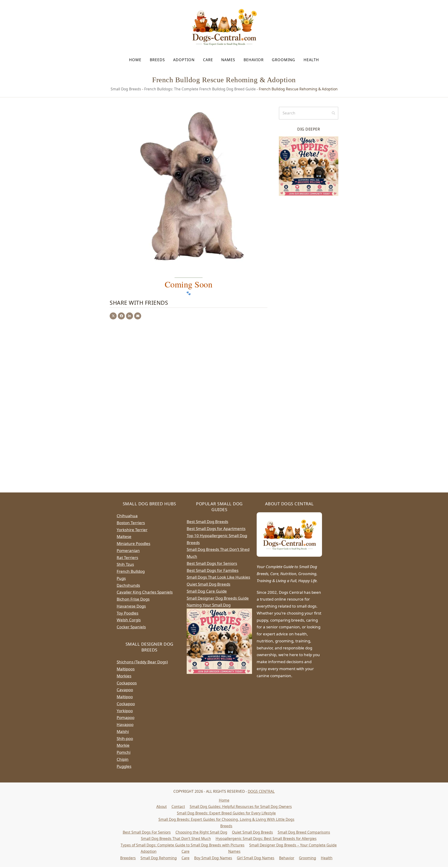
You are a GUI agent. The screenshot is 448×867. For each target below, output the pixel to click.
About (161, 806)
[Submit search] (333, 113)
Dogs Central (261, 791)
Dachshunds (128, 585)
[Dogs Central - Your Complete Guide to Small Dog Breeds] (289, 534)
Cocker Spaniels (131, 627)
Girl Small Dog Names (255, 857)
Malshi (123, 731)
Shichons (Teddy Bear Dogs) (142, 662)
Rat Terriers (127, 557)
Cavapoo (125, 689)
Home (224, 800)
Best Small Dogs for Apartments (216, 528)
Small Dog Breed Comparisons (304, 832)
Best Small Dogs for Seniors (212, 563)
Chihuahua (127, 515)
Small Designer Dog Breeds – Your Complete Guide (293, 845)
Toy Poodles (127, 613)
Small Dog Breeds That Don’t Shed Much (176, 838)
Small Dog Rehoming (158, 857)
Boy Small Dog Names (213, 857)
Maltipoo (125, 696)
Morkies (124, 676)
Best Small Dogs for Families (212, 570)
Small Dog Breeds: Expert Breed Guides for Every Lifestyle (226, 813)
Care (185, 851)
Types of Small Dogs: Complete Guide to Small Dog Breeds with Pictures (183, 845)
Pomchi (123, 752)
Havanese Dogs (131, 606)
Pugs (121, 578)
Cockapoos (127, 683)
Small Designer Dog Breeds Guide (218, 598)
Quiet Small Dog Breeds (208, 584)
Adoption (149, 851)
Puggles (124, 766)
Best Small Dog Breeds (207, 521)
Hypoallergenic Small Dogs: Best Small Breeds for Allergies (266, 838)
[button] (113, 315)
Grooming (307, 857)
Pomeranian (128, 550)
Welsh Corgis (129, 620)
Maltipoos (126, 669)
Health (326, 857)
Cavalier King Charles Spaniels (145, 592)
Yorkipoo (125, 710)
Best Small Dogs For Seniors (147, 832)
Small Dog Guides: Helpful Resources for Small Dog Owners (241, 806)
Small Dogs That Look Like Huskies (218, 577)
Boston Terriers (131, 522)
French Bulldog (131, 571)
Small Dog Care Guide (207, 591)
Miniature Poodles (133, 543)
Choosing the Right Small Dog (201, 832)
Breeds (226, 825)
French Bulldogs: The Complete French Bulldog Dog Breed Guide (200, 89)
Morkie (123, 745)
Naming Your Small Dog (209, 605)
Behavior (286, 857)
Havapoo (125, 724)
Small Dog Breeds (126, 89)
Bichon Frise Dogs (133, 599)
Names (234, 851)
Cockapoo (126, 703)
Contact (178, 806)
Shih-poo (125, 738)
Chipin (123, 759)
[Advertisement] (308, 273)
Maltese (124, 536)
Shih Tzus (125, 564)
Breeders (128, 857)
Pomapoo (125, 717)
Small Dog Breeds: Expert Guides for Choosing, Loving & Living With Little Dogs (226, 819)
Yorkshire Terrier (132, 529)
